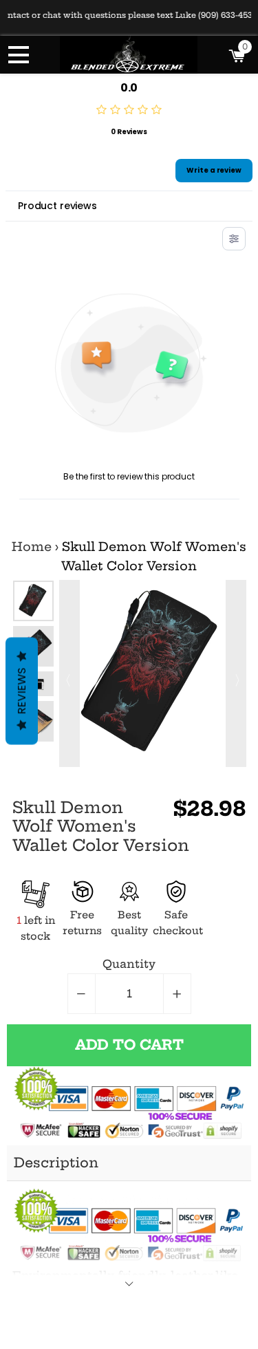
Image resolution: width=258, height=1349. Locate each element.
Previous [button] (69, 673)
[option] (33, 601)
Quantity (129, 964)
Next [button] (236, 673)
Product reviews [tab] (57, 206)
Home (32, 546)
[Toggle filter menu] (234, 238)
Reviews (22, 690)
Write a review (213, 170)
